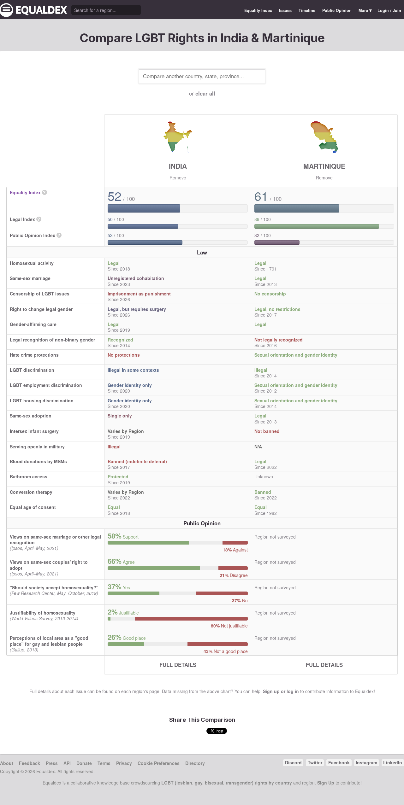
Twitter (315, 762)
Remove (177, 177)
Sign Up (325, 782)
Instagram (366, 762)
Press (52, 763)
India (178, 166)
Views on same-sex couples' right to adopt (49, 565)
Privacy (124, 763)
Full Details (177, 664)
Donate (84, 763)
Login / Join (389, 10)
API (67, 763)
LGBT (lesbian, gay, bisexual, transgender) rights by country (226, 782)
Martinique (324, 166)
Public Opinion (337, 10)
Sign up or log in (281, 691)
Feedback (29, 763)
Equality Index (258, 10)
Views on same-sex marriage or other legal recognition (55, 539)
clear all (205, 93)
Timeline (307, 10)
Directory (195, 763)
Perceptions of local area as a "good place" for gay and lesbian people (49, 641)
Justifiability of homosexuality (42, 613)
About (6, 763)
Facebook (339, 762)
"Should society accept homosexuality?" (54, 587)
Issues (285, 10)
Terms (104, 763)
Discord (293, 762)
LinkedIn (392, 762)
